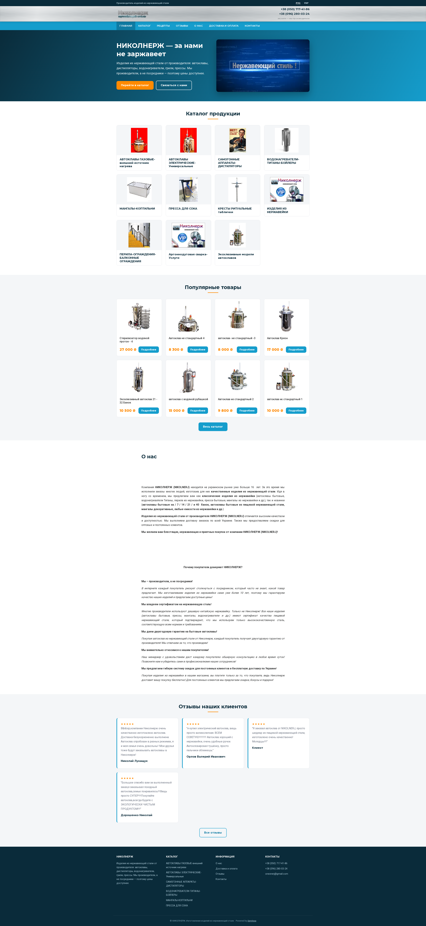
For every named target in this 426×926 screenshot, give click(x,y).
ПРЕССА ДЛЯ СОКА (177, 905)
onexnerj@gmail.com (276, 873)
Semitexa (252, 921)
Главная (125, 25)
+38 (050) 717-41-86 (295, 9)
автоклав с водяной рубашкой (188, 399)
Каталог (144, 25)
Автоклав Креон (277, 338)
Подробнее (148, 349)
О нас (198, 25)
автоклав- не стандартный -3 (236, 338)
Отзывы (182, 25)
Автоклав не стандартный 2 (236, 399)
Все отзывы (213, 832)
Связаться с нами (174, 85)
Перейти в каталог (135, 85)
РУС (298, 3)
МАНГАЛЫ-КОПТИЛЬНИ (179, 900)
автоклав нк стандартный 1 (285, 399)
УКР (306, 3)
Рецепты (163, 25)
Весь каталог (213, 426)
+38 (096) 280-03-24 (294, 13)
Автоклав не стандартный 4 (186, 338)
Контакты (252, 25)
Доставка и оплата (224, 25)
